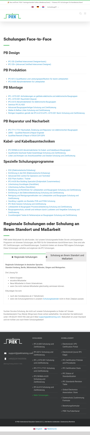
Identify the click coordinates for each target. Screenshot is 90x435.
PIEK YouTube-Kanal (71, 411)
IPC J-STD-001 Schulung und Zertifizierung (44, 361)
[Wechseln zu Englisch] (32, 7)
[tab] (25, 257)
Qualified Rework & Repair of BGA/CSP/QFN (26, 135)
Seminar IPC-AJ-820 (16, 105)
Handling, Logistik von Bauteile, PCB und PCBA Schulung (31, 201)
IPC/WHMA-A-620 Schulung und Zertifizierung (41, 379)
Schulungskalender (51, 299)
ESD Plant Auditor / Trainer (19, 179)
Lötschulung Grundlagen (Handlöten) (23, 184)
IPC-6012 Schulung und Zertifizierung (43, 353)
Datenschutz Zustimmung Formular (73, 399)
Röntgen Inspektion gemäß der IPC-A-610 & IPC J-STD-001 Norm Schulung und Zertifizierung (46, 113)
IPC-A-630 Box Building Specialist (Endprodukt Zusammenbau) (34, 181)
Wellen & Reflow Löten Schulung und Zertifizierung (29, 110)
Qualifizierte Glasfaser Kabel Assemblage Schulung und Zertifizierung (37, 153)
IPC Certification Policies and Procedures (73, 361)
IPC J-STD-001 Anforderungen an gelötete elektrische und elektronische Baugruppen (42, 96)
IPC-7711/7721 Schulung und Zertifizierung (44, 369)
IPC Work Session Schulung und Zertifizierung (27, 204)
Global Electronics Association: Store (70, 391)
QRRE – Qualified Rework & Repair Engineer (26, 133)
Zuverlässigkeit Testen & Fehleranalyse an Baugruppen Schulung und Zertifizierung (42, 215)
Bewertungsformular (71, 406)
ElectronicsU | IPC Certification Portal (70, 345)
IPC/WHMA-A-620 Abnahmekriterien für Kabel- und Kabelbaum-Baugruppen (39, 150)
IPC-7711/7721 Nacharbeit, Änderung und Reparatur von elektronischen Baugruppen (43, 130)
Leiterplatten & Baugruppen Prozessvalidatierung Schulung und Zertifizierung (40, 207)
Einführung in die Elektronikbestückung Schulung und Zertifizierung (36, 193)
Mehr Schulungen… (42, 395)
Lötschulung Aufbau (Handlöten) (21, 187)
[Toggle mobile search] (80, 13)
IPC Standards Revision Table (72, 382)
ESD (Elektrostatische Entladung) (22, 170)
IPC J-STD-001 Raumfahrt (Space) (22, 99)
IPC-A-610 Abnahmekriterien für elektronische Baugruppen (32, 102)
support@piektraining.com (50, 317)
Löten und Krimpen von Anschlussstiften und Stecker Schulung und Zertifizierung (41, 156)
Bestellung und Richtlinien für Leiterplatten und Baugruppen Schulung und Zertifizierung (44, 190)
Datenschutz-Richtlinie (68, 422)
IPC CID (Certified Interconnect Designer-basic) (27, 61)
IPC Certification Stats (72, 368)
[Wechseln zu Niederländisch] (43, 7)
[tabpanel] (45, 283)
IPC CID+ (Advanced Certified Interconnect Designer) (29, 64)
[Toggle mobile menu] (85, 13)
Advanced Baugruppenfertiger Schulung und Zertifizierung (32, 107)
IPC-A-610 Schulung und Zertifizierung (44, 388)
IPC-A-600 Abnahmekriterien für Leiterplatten (26, 82)
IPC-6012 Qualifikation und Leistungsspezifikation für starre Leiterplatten (38, 79)
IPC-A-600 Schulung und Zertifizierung (44, 345)
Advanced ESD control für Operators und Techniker (29, 176)
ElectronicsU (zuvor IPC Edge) (72, 353)
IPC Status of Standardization (69, 374)
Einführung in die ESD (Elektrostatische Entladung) (29, 173)
